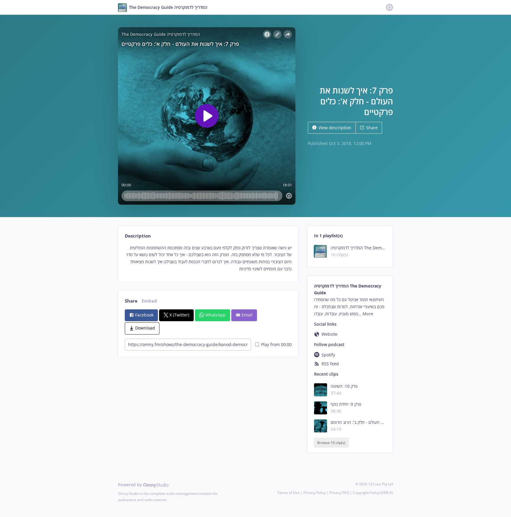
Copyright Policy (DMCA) (373, 492)
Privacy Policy (314, 492)
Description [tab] (138, 236)
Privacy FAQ (339, 492)
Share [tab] (131, 301)
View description (334, 127)
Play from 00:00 (276, 344)
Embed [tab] (149, 301)
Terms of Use (288, 492)
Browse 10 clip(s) (331, 442)
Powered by (130, 484)
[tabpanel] (208, 258)
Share (372, 127)
